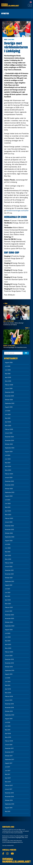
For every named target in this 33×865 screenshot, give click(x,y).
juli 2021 (7, 589)
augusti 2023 (8, 496)
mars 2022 (8, 559)
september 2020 (9, 626)
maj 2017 (7, 774)
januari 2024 (8, 477)
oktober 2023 (9, 488)
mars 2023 (8, 514)
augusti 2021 (8, 585)
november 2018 (9, 707)
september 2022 (9, 537)
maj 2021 (7, 596)
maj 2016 (7, 811)
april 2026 (8, 377)
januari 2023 (8, 522)
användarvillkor (10, 845)
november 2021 (9, 574)
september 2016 (9, 804)
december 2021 (9, 570)
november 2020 (9, 618)
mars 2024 (8, 470)
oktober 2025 (9, 399)
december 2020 (9, 615)
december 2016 (9, 793)
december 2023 (9, 481)
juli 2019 (7, 678)
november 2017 (9, 752)
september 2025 (9, 403)
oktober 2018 (9, 711)
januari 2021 (8, 611)
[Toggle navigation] (30, 5)
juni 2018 (7, 726)
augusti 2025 (8, 407)
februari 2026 (9, 385)
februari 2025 (9, 429)
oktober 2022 (9, 533)
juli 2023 (7, 500)
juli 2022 (7, 544)
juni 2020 (8, 637)
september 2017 (9, 759)
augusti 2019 (8, 674)
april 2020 (8, 644)
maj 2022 (7, 551)
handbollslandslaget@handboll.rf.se (14, 842)
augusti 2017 (8, 763)
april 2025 (8, 422)
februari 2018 (9, 741)
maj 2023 (7, 507)
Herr (5, 39)
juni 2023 (8, 503)
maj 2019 (7, 685)
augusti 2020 (9, 629)
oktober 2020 (9, 622)
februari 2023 (9, 518)
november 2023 (9, 485)
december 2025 (9, 392)
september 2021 (9, 581)
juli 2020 (7, 633)
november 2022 (9, 529)
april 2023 (8, 511)
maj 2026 (7, 373)
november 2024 (9, 440)
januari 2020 (8, 655)
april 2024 (8, 466)
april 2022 (8, 555)
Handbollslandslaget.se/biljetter (17, 211)
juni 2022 (8, 548)
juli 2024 (7, 455)
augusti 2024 (8, 451)
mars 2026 (8, 381)
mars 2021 (8, 603)
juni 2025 (8, 414)
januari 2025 (8, 433)
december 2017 (9, 748)
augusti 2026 (8, 362)
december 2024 (9, 436)
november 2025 (9, 396)
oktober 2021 (9, 577)
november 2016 (9, 796)
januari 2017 (8, 789)
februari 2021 (9, 607)
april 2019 (8, 689)
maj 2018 (7, 730)
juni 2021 (7, 592)
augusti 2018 (8, 718)
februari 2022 (9, 563)
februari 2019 (9, 696)
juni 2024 (8, 459)
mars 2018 (8, 737)
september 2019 (9, 670)
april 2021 (8, 600)
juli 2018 (7, 722)
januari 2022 (8, 566)
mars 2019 (8, 692)
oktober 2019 (9, 666)
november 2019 (9, 663)
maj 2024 (7, 462)
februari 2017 (9, 785)
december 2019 (9, 659)
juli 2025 (7, 411)
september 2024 (9, 448)
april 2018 (8, 733)
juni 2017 (7, 770)
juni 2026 (8, 370)
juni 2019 (7, 681)
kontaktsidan (19, 832)
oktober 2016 (9, 800)
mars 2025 (8, 425)
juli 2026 (7, 366)
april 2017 (8, 778)
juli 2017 (7, 767)
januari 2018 (8, 744)
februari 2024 (9, 474)
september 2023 (9, 492)
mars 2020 (8, 648)
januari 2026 (8, 388)
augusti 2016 (8, 807)
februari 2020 (9, 652)
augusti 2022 (8, 540)
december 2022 (9, 526)
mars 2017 (8, 782)
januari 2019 (8, 700)
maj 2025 (7, 418)
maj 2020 (7, 641)
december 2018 (9, 704)
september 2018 (9, 715)
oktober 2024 (9, 444)
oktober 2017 (8, 756)
